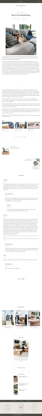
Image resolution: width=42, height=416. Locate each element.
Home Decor (34, 406)
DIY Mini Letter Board (28, 160)
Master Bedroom (7, 408)
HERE (3, 113)
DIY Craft (34, 409)
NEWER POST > (29, 159)
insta (12, 113)
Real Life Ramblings (21, 12)
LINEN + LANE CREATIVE (26, 414)
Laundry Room (7, 406)
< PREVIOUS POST (13, 147)
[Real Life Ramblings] (8, 125)
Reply (38, 179)
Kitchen (7, 411)
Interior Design (34, 407)
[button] (21, 1)
